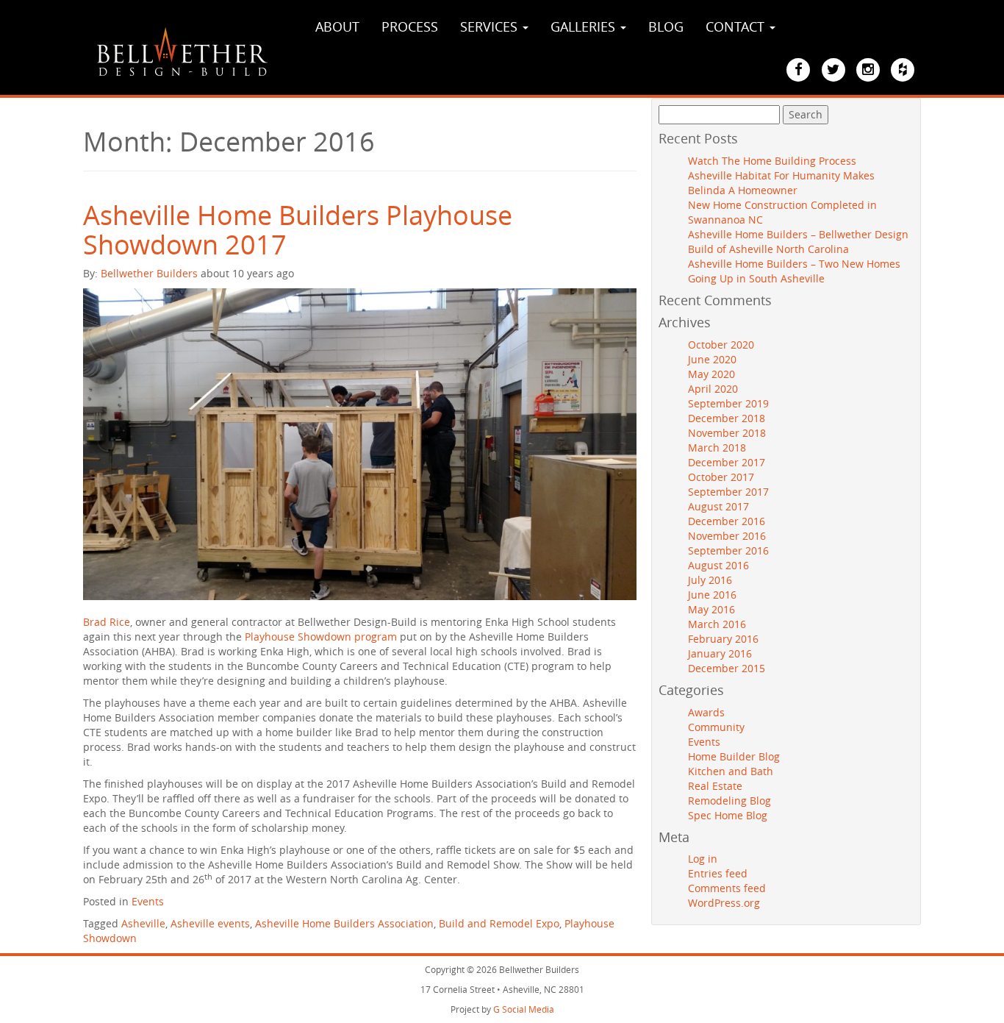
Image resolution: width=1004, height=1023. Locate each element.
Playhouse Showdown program (321, 637)
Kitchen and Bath (730, 771)
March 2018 (717, 448)
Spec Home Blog (727, 815)
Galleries (585, 26)
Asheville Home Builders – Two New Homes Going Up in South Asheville (794, 271)
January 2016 (720, 653)
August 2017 (718, 506)
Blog (666, 26)
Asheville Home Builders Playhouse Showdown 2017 (297, 229)
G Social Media (523, 1009)
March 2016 (717, 624)
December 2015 (726, 668)
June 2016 (712, 595)
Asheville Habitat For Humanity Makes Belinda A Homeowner (781, 182)
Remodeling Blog (729, 801)
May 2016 (711, 609)
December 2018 (726, 418)
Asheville (143, 923)
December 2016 (726, 521)
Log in (702, 859)
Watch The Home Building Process (772, 161)
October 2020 (721, 345)
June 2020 (712, 359)
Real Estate (715, 786)
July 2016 (710, 580)
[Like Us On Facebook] (798, 69)
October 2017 (721, 477)
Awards (706, 712)
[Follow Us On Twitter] (833, 69)
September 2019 (728, 403)
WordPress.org (724, 903)
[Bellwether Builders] (182, 51)
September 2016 (728, 550)
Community (716, 727)
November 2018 (727, 433)
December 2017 (726, 462)
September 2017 (728, 492)
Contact (737, 26)
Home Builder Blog (734, 756)
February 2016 (723, 639)
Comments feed (727, 888)
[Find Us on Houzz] (903, 69)
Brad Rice (106, 622)
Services (490, 26)
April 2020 (713, 389)
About (337, 26)
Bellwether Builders (149, 273)
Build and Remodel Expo (499, 923)
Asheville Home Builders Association (344, 923)
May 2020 (711, 374)
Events (148, 901)
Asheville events (210, 923)
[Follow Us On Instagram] (867, 69)
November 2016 (727, 536)
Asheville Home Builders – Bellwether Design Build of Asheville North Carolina (798, 241)
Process (409, 26)
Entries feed (717, 873)
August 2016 (718, 565)
